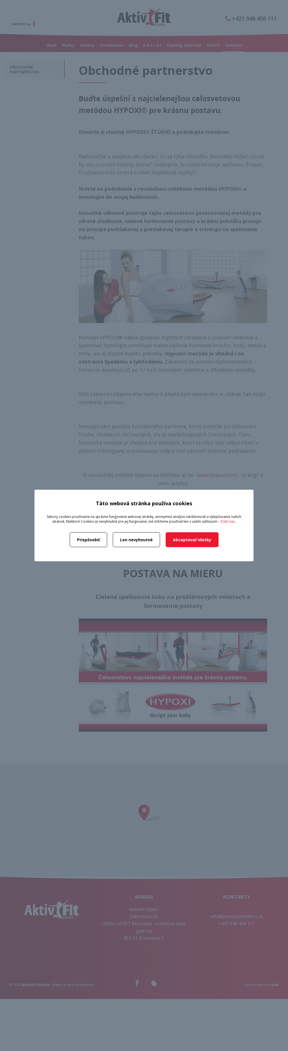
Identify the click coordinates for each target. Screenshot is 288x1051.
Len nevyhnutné (136, 539)
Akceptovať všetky (192, 539)
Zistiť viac (227, 521)
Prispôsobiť (88, 539)
